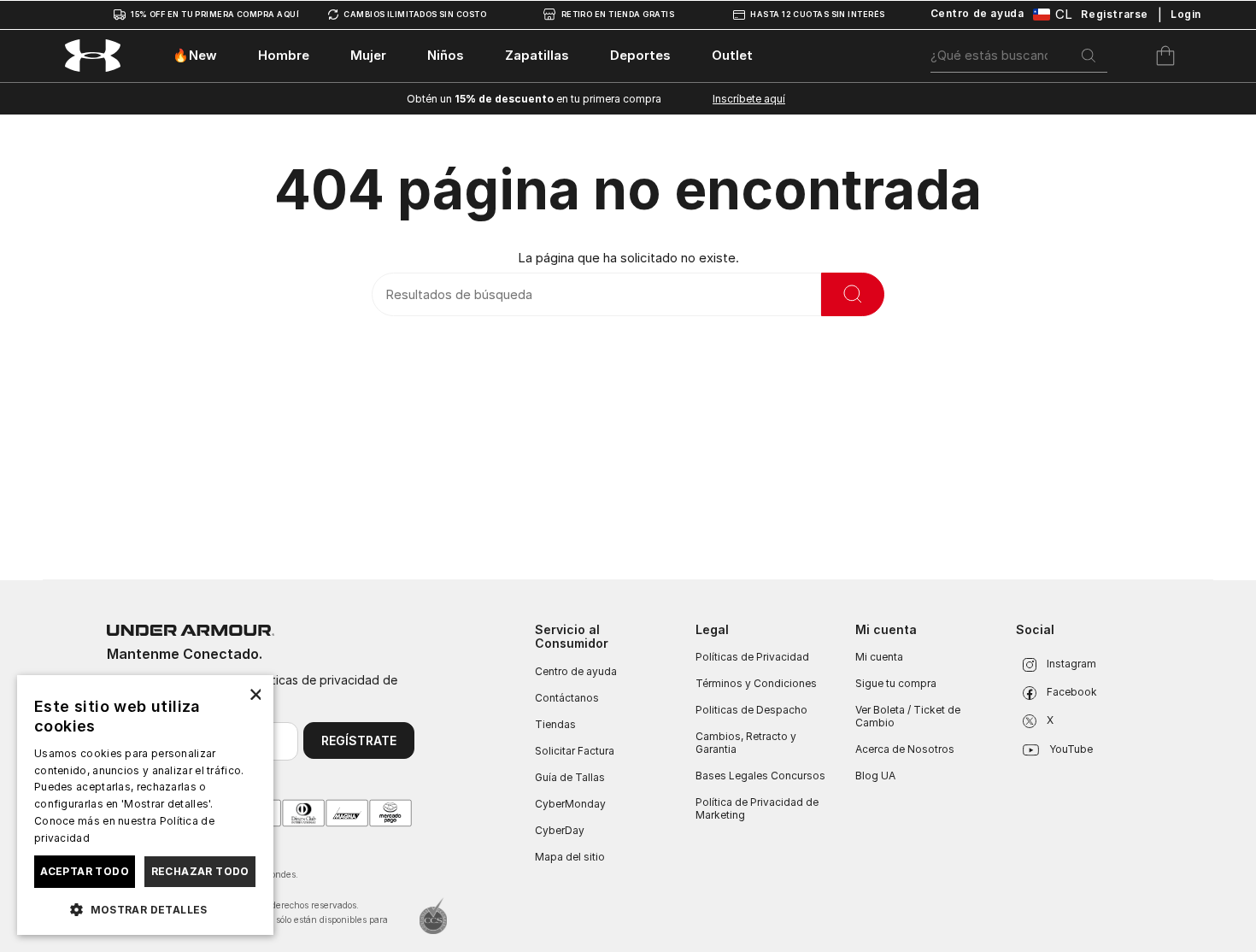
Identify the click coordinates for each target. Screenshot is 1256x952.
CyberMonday (570, 803)
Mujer (368, 55)
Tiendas (555, 724)
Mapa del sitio (570, 856)
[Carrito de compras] (1165, 55)
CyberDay (559, 830)
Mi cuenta (879, 656)
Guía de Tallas (570, 777)
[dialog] (145, 805)
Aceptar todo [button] (84, 871)
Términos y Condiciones (756, 683)
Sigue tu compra (895, 683)
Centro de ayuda (576, 671)
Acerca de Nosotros (904, 749)
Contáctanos (567, 697)
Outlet (732, 55)
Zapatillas (537, 55)
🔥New (195, 55)
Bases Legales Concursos (760, 775)
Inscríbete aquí (749, 98)
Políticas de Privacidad (752, 656)
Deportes (640, 55)
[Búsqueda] (1088, 56)
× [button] (254, 693)
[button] (145, 908)
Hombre (283, 55)
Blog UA (875, 775)
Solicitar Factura (574, 750)
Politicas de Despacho (751, 709)
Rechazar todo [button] (200, 871)
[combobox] (1019, 55)
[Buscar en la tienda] (852, 294)
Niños (445, 55)
